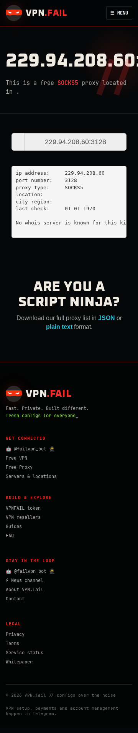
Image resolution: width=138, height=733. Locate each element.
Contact (15, 599)
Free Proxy (19, 467)
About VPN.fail (24, 590)
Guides (14, 526)
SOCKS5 (68, 83)
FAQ (10, 536)
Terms (12, 643)
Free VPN (16, 458)
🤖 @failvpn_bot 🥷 (30, 449)
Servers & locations (31, 476)
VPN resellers (23, 517)
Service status (24, 653)
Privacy (15, 634)
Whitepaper (19, 662)
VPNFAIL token (23, 508)
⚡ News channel (24, 580)
